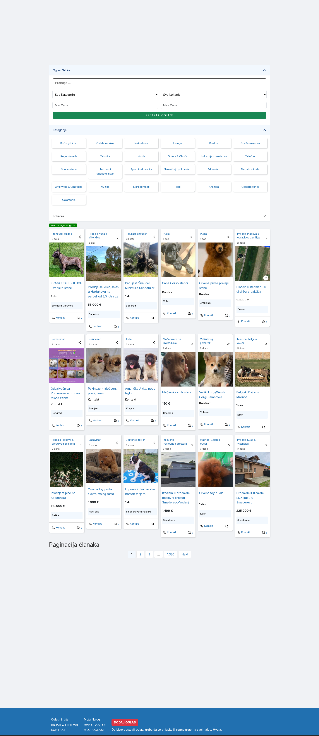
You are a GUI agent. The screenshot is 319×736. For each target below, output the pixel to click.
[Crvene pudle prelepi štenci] (215, 260)
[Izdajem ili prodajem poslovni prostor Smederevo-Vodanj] (178, 469)
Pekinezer (95, 339)
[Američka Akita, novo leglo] (141, 365)
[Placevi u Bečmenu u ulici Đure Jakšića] (252, 263)
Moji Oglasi (94, 730)
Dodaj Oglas (95, 725)
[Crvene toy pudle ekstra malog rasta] (103, 466)
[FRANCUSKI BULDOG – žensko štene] (66, 260)
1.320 (170, 554)
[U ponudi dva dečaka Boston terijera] (141, 466)
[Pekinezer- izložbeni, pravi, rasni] (103, 365)
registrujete (184, 729)
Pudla (166, 233)
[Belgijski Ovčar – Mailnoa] (252, 369)
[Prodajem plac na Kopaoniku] (66, 469)
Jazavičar (95, 439)
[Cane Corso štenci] (178, 260)
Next (184, 554)
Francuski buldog (62, 233)
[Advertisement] (159, 36)
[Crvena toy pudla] (215, 469)
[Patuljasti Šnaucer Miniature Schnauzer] (141, 260)
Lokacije (58, 216)
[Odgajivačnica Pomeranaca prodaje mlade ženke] (66, 365)
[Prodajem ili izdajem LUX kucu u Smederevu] (252, 469)
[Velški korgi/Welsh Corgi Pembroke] (215, 369)
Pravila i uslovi (64, 725)
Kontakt (60, 317)
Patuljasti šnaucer (136, 233)
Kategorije (60, 130)
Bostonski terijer (135, 439)
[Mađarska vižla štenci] (178, 369)
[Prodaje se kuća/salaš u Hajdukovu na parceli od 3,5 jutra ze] (103, 263)
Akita (129, 339)
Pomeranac (58, 339)
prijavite (167, 729)
